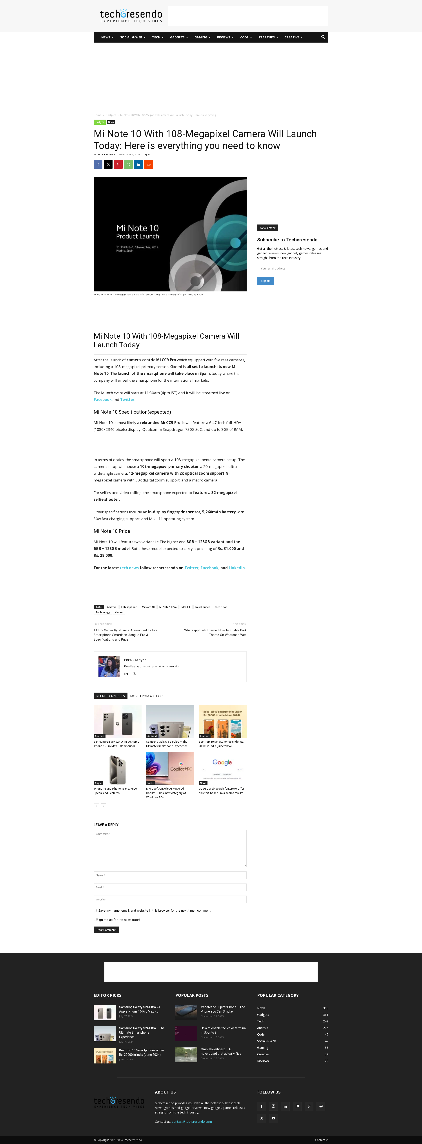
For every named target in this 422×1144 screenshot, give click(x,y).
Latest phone (129, 607)
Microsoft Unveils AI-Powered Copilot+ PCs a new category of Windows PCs (166, 793)
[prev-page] (96, 806)
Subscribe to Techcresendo (287, 239)
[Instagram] (273, 1106)
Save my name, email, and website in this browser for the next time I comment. (154, 910)
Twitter (191, 567)
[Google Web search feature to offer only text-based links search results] (223, 768)
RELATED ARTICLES (110, 696)
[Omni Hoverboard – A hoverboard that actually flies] (186, 1054)
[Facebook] (98, 164)
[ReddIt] (148, 164)
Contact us (321, 1140)
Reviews (223, 37)
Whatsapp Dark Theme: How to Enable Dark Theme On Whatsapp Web (215, 632)
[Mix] (297, 1106)
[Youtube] (273, 1118)
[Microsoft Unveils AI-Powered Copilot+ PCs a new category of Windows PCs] (170, 768)
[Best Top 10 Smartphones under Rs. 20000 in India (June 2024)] (223, 721)
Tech (156, 37)
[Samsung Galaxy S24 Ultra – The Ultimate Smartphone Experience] (170, 721)
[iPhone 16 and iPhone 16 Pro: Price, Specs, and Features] (118, 768)
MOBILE (186, 607)
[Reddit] (320, 1106)
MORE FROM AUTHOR (146, 696)
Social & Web (131, 37)
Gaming (201, 37)
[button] (323, 38)
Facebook (209, 567)
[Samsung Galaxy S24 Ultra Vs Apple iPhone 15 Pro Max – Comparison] (118, 721)
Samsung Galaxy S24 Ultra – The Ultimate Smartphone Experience (142, 1032)
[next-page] (103, 806)
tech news (129, 567)
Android (111, 607)
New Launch (202, 607)
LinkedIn (237, 567)
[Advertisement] (248, 16)
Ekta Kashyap (106, 154)
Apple (98, 783)
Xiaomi (119, 612)
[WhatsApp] (128, 164)
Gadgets (177, 37)
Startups (266, 37)
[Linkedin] (138, 164)
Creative (292, 37)
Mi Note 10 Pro (168, 607)
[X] (108, 164)
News (105, 37)
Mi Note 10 (148, 607)
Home (97, 115)
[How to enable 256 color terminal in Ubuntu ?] (186, 1033)
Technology (103, 612)
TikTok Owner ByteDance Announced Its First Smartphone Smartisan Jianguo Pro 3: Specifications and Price (126, 634)
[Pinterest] (118, 164)
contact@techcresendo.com (192, 1121)
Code (244, 37)
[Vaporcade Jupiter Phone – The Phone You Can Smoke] (186, 1012)
